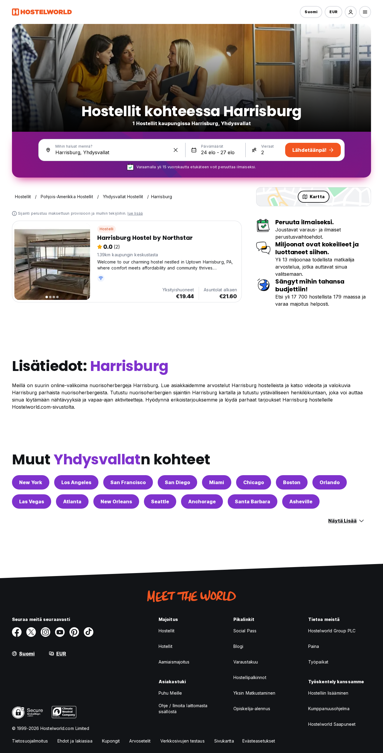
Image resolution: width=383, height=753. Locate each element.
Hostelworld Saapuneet (331, 724)
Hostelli (107, 229)
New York (30, 482)
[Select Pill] (351, 12)
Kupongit (111, 740)
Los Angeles (76, 482)
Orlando (330, 482)
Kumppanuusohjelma (328, 708)
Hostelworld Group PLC (331, 630)
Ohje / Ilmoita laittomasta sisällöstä (183, 708)
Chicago (253, 482)
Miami (216, 482)
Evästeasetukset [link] (258, 740)
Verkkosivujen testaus (182, 740)
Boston (291, 482)
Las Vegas (31, 501)
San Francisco (128, 482)
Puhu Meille (170, 693)
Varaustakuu (245, 661)
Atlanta (72, 501)
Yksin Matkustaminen (254, 693)
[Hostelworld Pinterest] (74, 632)
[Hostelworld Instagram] (45, 632)
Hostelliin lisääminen (328, 693)
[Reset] (175, 150)
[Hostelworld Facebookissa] (17, 632)
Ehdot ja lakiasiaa (74, 740)
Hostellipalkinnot (249, 677)
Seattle (160, 501)
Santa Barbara (252, 501)
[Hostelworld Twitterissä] (31, 632)
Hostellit (166, 630)
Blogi (238, 646)
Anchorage (202, 501)
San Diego (177, 482)
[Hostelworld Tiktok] (88, 632)
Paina (313, 646)
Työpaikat (318, 661)
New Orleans (116, 501)
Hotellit (165, 646)
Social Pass (244, 630)
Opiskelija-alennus (251, 708)
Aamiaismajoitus (174, 661)
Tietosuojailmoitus (30, 740)
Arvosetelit (140, 740)
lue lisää (135, 213)
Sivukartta (224, 740)
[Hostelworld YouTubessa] (60, 632)
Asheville (300, 501)
